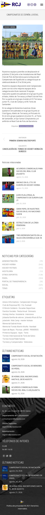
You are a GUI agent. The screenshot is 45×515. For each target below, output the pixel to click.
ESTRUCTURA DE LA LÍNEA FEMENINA (27, 223)
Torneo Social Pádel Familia (14, 339)
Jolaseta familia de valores (13, 317)
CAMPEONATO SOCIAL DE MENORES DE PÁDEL (26, 367)
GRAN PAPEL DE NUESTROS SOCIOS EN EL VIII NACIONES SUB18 (28, 211)
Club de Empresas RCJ (11, 305)
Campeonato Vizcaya (28, 302)
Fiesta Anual (22, 311)
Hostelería (20, 314)
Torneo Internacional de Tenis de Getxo (19, 336)
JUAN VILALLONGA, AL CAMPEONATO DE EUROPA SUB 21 (29, 197)
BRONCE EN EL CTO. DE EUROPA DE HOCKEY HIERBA (28, 183)
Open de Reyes (9, 329)
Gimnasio (32, 311)
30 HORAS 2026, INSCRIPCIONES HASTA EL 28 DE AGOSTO (24, 378)
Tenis (26, 333)
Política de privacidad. (15, 506)
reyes (20, 333)
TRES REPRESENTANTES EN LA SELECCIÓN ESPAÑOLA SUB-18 (29, 236)
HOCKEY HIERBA (9, 27)
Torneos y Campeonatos (26, 126)
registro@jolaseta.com (11, 434)
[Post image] (8, 172)
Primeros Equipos (10, 333)
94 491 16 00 (7, 449)
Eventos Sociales (9, 311)
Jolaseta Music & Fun (33, 317)
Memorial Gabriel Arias (12, 323)
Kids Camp (15, 320)
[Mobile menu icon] (41, 4)
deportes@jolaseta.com (11, 427)
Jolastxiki (6, 320)
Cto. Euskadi (26, 305)
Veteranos (28, 342)
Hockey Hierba (9, 314)
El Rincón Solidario (10, 308)
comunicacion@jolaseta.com (13, 419)
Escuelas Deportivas (27, 308)
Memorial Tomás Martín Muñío (15, 326)
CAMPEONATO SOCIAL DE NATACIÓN (26, 356)
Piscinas (19, 329)
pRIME (26, 329)
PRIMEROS (34, 329)
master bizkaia (27, 320)
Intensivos (29, 314)
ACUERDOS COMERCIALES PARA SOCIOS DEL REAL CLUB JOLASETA (29, 171)
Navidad (32, 326)
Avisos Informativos (11, 302)
